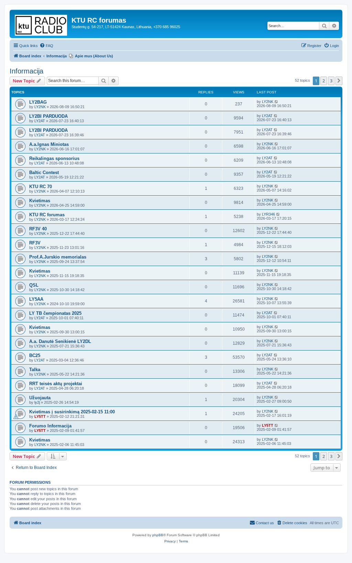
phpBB (157, 535)
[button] (339, 81)
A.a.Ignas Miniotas (49, 144)
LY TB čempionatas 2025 (55, 313)
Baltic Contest (44, 172)
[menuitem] (46, 46)
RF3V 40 (38, 228)
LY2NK (40, 107)
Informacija (26, 71)
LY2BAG (38, 102)
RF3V (35, 242)
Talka (34, 369)
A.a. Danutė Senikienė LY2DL (60, 341)
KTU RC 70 (40, 186)
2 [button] (323, 81)
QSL (33, 285)
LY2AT (39, 121)
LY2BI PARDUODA (48, 116)
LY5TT (40, 416)
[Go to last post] (276, 102)
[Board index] (41, 23)
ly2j (37, 402)
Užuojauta (40, 397)
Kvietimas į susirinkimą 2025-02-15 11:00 (72, 411)
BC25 (34, 355)
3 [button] (331, 81)
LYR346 (268, 214)
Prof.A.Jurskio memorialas (57, 257)
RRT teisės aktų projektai (55, 383)
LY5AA (36, 299)
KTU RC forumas (47, 214)
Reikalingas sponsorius (54, 158)
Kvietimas (39, 200)
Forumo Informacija (50, 425)
